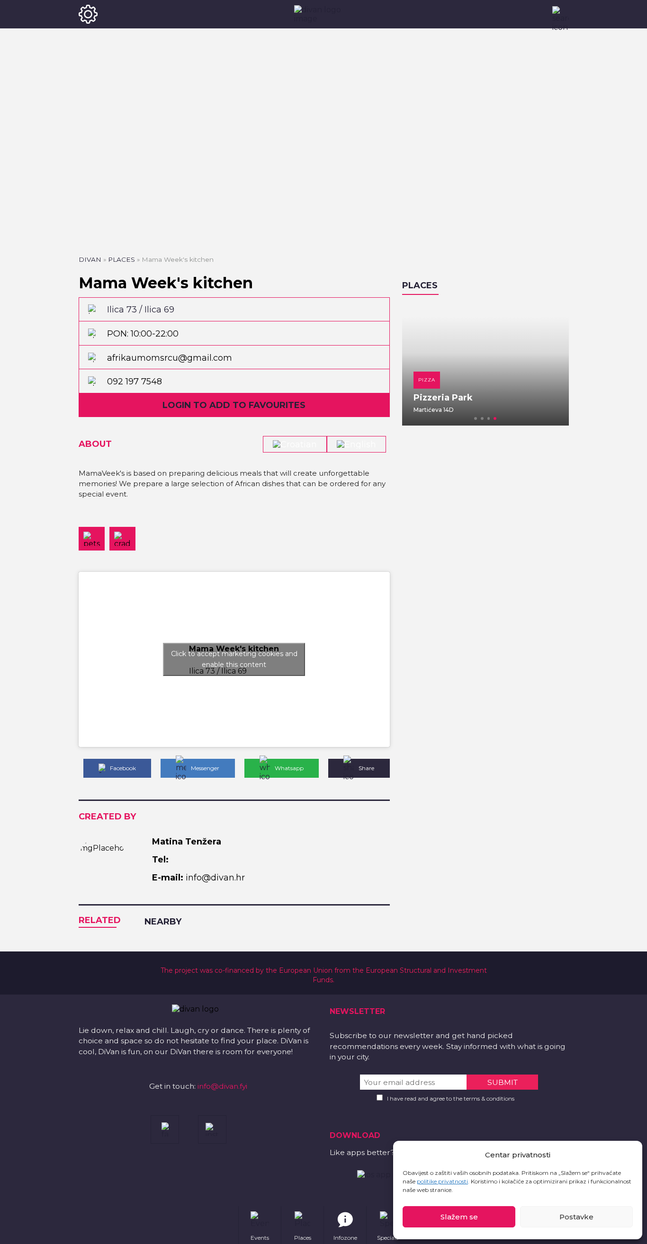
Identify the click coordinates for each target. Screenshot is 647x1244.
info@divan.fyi (222, 1086)
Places (121, 259)
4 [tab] (495, 418)
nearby (162, 921)
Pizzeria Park (443, 397)
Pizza (426, 380)
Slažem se (459, 1216)
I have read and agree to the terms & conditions (450, 1098)
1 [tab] (475, 418)
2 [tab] (482, 418)
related (100, 920)
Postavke (576, 1216)
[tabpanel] (485, 365)
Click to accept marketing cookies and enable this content (234, 659)
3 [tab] (488, 418)
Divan (90, 259)
